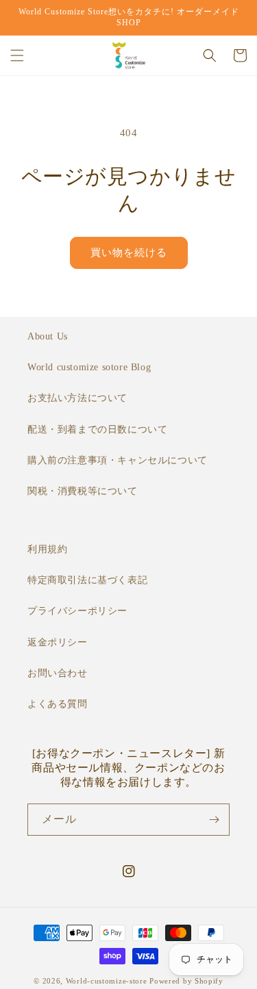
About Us (47, 336)
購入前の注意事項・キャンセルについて (117, 460)
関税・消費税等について (82, 491)
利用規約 (47, 549)
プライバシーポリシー (77, 611)
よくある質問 (57, 704)
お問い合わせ (57, 673)
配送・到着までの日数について (97, 429)
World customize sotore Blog (89, 367)
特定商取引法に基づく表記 (87, 580)
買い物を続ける (128, 252)
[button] (17, 55)
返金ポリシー (57, 642)
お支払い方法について (77, 398)
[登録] (214, 820)
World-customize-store (106, 981)
